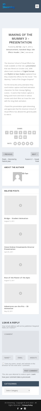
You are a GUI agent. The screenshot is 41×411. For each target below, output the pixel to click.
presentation (31, 66)
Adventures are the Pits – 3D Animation (16, 307)
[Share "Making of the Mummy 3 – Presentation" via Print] (25, 137)
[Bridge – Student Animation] (20, 205)
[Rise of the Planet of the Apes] (20, 264)
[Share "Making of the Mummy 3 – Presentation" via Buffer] (34, 132)
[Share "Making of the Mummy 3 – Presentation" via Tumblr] (20, 132)
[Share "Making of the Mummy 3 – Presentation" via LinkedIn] (29, 132)
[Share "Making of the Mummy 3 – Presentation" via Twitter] (11, 132)
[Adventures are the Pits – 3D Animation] (20, 293)
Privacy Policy (27, 405)
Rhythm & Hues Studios (16, 74)
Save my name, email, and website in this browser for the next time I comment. (18, 364)
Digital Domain (28, 71)
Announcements (12, 49)
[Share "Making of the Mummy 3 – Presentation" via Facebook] (7, 132)
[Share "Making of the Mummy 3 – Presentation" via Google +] (16, 132)
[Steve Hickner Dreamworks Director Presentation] (20, 234)
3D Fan (18, 47)
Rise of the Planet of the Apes (17, 278)
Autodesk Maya (25, 49)
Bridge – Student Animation (16, 218)
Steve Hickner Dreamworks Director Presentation (19, 248)
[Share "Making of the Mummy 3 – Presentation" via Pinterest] (25, 132)
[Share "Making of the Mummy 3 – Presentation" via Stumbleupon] (16, 137)
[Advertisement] (21, 20)
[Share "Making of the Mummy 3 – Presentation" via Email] (20, 137)
